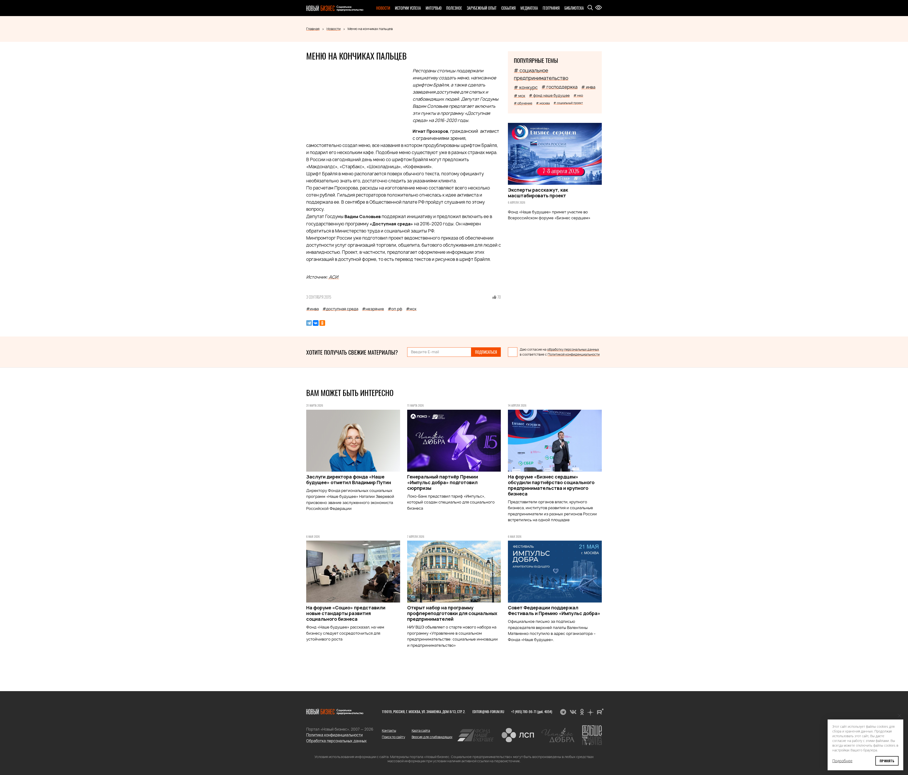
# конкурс (526, 87)
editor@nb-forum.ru (488, 711)
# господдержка (559, 87)
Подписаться (486, 352)
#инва (312, 308)
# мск (519, 95)
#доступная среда (340, 308)
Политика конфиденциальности (334, 734)
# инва (588, 87)
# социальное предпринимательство (541, 74)
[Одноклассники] (322, 323)
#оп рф (395, 308)
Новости (383, 8)
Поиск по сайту (393, 737)
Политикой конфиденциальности (574, 354)
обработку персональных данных (573, 349)
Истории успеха (408, 8)
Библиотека (574, 8)
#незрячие (373, 308)
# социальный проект (568, 103)
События (508, 8)
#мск (411, 308)
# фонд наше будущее (549, 95)
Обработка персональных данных (336, 740)
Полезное (454, 8)
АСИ (333, 277)
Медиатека (529, 8)
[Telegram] (309, 323)
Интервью (433, 8)
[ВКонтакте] (316, 323)
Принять (887, 760)
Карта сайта (421, 730)
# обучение (523, 103)
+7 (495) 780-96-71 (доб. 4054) (531, 711)
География (551, 8)
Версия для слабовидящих (432, 737)
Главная (312, 28)
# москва (543, 103)
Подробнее (842, 760)
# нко (578, 95)
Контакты (389, 730)
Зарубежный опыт (482, 8)
